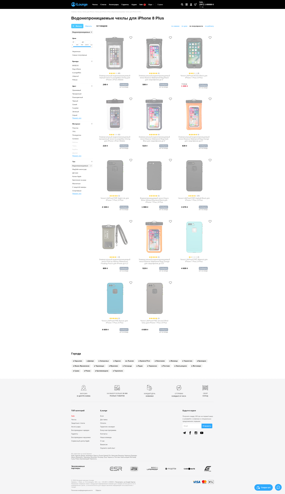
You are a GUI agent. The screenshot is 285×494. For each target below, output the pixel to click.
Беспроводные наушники (81, 437)
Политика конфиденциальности (82, 490)
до (83, 42)
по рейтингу (209, 26)
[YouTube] (201, 433)
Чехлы (95, 4)
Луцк (105, 457)
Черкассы (110, 457)
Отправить (207, 426)
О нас (102, 441)
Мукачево (94, 457)
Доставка (103, 419)
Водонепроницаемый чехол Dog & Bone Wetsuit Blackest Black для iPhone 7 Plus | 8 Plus (154, 200)
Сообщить (124, 84)
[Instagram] (196, 433)
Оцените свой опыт (107, 448)
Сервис (160, 4)
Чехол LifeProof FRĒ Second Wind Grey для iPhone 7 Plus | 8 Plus (154, 322)
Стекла (103, 4)
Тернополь (93, 459)
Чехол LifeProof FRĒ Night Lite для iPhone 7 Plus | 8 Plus (115, 199)
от (73, 42)
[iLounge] (79, 4)
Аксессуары (114, 4)
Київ (201, 2)
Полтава (117, 457)
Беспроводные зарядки (80, 430)
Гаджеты (125, 4)
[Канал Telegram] (184, 433)
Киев (72, 455)
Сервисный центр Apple (80, 441)
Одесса (95, 455)
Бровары (134, 455)
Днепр (83, 455)
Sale (142, 4)
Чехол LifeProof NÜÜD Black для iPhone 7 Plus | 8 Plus (193, 77)
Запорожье (89, 455)
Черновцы (86, 457)
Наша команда (105, 437)
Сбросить (88, 26)
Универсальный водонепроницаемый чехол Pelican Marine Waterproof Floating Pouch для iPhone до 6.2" (114, 261)
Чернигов (127, 455)
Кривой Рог (107, 455)
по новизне (175, 26)
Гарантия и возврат (107, 427)
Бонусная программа (108, 430)
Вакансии (103, 444)
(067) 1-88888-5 (206, 4)
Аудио (134, 4)
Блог (102, 416)
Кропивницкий (84, 459)
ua (200, 7)
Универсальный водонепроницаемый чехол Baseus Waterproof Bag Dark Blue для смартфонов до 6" (154, 139)
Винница (121, 455)
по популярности (196, 26)
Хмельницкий (124, 457)
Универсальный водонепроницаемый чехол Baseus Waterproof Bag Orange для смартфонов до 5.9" (154, 261)
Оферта (98, 490)
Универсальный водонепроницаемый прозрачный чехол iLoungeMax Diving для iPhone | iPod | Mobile (114, 139)
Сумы (73, 459)
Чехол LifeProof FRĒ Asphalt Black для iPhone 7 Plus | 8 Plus (194, 199)
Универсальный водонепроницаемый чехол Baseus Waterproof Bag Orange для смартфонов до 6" (194, 139)
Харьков (77, 455)
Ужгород (100, 457)
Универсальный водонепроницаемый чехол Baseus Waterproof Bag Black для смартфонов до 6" (154, 78)
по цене (184, 26)
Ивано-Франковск (77, 457)
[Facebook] (190, 433)
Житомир (133, 457)
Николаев (114, 455)
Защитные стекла (78, 423)
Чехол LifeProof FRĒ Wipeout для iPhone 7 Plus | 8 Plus (194, 260)
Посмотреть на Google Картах (125, 482)
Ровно (77, 459)
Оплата (103, 423)
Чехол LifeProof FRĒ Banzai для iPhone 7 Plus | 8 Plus (115, 322)
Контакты (103, 434)
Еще (150, 4)
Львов (101, 455)
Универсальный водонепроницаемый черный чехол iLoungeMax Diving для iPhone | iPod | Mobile (114, 78)
